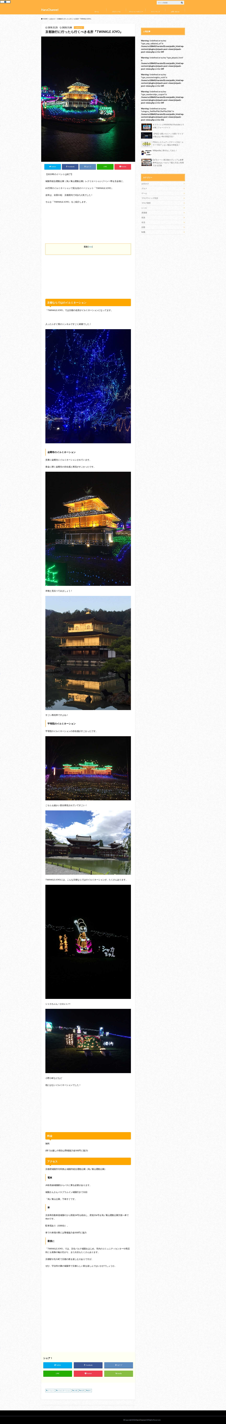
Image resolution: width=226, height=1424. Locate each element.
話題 (143, 227)
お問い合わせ (175, 11)
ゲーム (144, 193)
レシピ (144, 208)
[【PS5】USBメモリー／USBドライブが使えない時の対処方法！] (145, 135)
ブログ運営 (146, 203)
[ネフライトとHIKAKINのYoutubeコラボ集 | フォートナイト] (145, 127)
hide (90, 247)
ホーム (97, 11)
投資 (143, 217)
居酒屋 (144, 213)
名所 (82, 1390)
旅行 (89, 1390)
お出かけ (145, 183)
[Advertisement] (88, 225)
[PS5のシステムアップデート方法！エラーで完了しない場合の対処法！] (145, 144)
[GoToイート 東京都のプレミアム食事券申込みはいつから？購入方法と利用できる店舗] (145, 162)
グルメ (144, 188)
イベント (51, 1390)
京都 (75, 1390)
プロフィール (116, 11)
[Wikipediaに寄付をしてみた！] (145, 153)
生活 (143, 222)
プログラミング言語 (150, 198)
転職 (143, 232)
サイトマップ (155, 11)
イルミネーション (64, 1390)
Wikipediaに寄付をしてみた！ (165, 150)
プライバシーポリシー (136, 11)
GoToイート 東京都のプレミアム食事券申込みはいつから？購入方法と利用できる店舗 (168, 162)
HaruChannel (49, 10)
